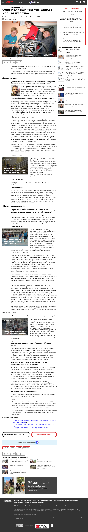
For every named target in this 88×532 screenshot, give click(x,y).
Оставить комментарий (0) (44, 434)
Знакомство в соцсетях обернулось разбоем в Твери (74, 105)
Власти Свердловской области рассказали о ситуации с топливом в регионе (72, 13)
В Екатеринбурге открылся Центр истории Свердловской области (19, 460)
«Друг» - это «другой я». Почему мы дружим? (31, 428)
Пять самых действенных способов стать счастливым (44, 460)
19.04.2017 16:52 (6, 7)
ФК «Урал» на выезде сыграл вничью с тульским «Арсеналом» (72, 33)
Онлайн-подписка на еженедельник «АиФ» (66, 500)
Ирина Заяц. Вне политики (17, 465)
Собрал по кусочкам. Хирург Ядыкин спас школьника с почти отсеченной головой (75, 79)
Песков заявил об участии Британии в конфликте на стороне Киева (75, 88)
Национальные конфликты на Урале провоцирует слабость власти (18, 472)
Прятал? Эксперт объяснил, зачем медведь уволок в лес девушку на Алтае (74, 68)
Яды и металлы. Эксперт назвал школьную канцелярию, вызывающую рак (73, 57)
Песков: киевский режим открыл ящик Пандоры (74, 94)
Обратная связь (18, 502)
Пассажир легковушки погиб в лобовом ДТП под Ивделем (72, 26)
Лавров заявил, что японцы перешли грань (75, 99)
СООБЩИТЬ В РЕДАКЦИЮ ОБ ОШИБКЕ (34, 502)
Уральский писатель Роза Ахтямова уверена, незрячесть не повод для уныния (46, 467)
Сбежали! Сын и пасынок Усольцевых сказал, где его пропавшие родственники (75, 62)
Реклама (16, 500)
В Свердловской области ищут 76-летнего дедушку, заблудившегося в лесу (71, 20)
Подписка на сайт (26, 500)
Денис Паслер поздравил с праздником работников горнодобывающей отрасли (72, 40)
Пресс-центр (36, 500)
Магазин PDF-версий (46, 500)
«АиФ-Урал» (21, 58)
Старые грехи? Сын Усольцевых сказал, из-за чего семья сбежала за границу (75, 51)
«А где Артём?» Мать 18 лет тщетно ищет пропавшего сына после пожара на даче (74, 74)
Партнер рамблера (29, 525)
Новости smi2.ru (8, 495)
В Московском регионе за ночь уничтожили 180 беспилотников (73, 111)
